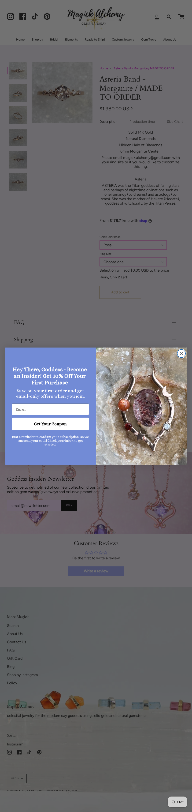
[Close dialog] (181, 353)
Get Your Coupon (50, 424)
